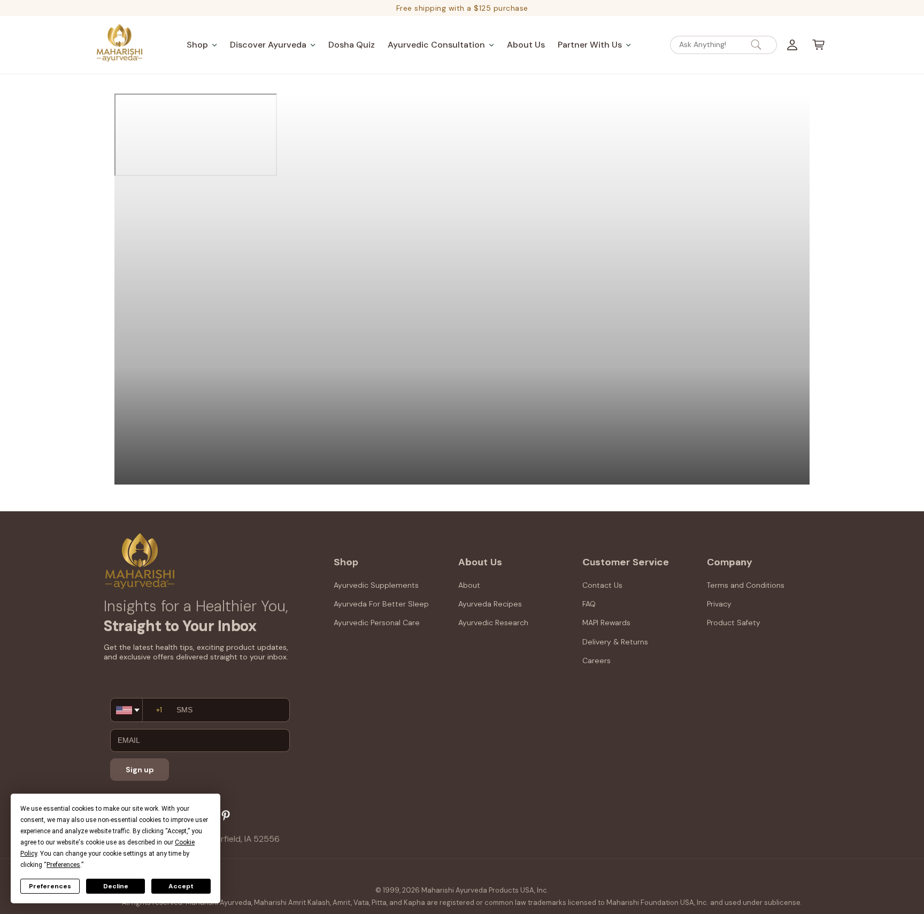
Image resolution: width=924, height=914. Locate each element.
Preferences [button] (63, 865)
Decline (115, 886)
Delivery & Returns (615, 642)
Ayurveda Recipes (490, 604)
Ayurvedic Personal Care (377, 622)
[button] (202, 44)
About (469, 585)
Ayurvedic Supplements (376, 585)
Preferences (50, 886)
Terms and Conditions (745, 585)
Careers (596, 660)
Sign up (140, 769)
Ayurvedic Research (493, 622)
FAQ (589, 604)
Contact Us (602, 585)
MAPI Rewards (606, 622)
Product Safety (733, 622)
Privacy (719, 604)
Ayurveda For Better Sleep (381, 604)
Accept (181, 886)
